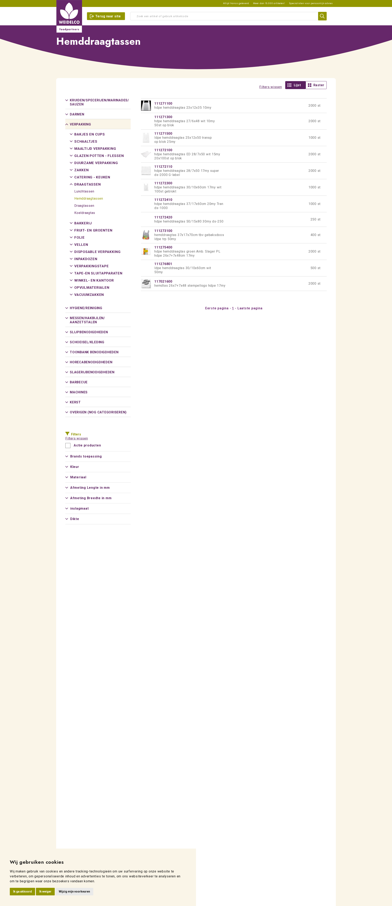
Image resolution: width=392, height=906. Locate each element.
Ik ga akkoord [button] (22, 891)
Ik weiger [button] (45, 891)
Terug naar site (108, 16)
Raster (318, 85)
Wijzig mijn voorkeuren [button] (74, 891)
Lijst (297, 85)
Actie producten (87, 445)
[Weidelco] (69, 16)
